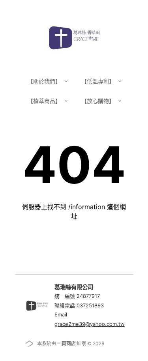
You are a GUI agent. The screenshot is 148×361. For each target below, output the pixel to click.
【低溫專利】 (98, 81)
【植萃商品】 (45, 100)
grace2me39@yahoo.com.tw (89, 324)
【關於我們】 (45, 81)
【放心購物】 (98, 100)
